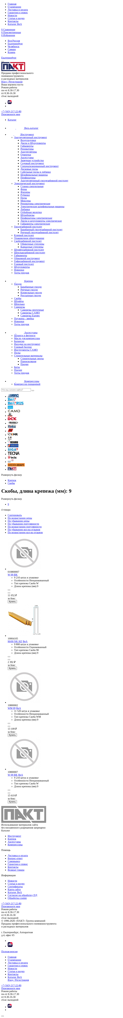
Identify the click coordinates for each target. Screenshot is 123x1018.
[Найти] (33, 390)
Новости (12, 15)
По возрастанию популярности (25, 526)
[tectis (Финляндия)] (12, 458)
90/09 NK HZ (15, 641)
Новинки (19, 270)
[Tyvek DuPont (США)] (11, 461)
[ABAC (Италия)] (13, 396)
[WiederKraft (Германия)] (16, 465)
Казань (11, 52)
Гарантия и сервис (18, 12)
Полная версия (9, 951)
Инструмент (14, 836)
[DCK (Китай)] (12, 419)
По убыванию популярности (23, 523)
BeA (25, 641)
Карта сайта (14, 889)
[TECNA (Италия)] (14, 454)
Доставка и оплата (18, 9)
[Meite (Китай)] (10, 438)
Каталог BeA (15, 24)
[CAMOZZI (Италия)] (10, 415)
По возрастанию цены (20, 518)
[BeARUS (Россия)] (16, 404)
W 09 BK (13, 574)
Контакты (13, 21)
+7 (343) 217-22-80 (11, 111)
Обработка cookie (17, 898)
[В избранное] (9, 592)
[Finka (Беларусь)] (12, 427)
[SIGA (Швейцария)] (13, 450)
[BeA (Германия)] (12, 400)
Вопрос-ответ (15, 858)
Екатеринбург (15, 43)
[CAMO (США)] (14, 411)
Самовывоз (14, 861)
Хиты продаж (21, 272)
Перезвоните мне (10, 114)
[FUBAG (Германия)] (10, 431)
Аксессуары (14, 841)
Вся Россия (14, 40)
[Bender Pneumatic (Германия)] (10, 408)
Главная (12, 4)
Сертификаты (15, 886)
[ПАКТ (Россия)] (12, 469)
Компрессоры (15, 844)
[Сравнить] (9, 589)
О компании (14, 6)
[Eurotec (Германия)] (13, 423)
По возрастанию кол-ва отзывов (25, 532)
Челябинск (13, 46)
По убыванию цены (18, 521)
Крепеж (12, 839)
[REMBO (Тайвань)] (13, 446)
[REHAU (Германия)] (13, 442)
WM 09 (12, 708)
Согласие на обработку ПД (22, 895)
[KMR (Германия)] (13, 434)
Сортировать (15, 515)
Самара (12, 49)
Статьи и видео (16, 18)
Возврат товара (16, 870)
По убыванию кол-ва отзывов (24, 529)
